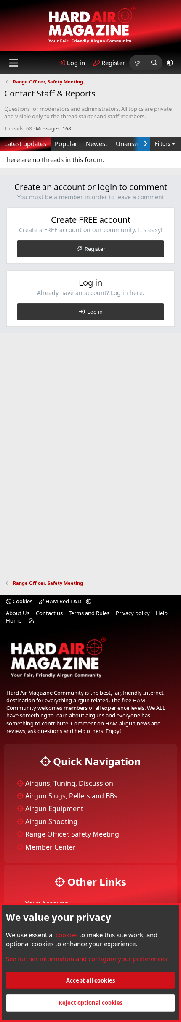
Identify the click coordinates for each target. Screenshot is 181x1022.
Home (13, 620)
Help (162, 613)
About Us (17, 613)
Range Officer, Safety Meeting (72, 834)
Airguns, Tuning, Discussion (69, 783)
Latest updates (25, 143)
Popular (66, 143)
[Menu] (14, 63)
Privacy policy (133, 613)
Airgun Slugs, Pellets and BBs (71, 795)
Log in (95, 311)
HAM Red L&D (63, 601)
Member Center (50, 847)
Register (95, 249)
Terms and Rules (89, 613)
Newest (96, 143)
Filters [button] (162, 143)
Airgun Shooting (51, 821)
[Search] (154, 62)
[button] (169, 62)
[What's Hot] (137, 62)
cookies (66, 935)
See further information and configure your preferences (86, 958)
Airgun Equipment (54, 808)
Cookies (21, 601)
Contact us (49, 613)
